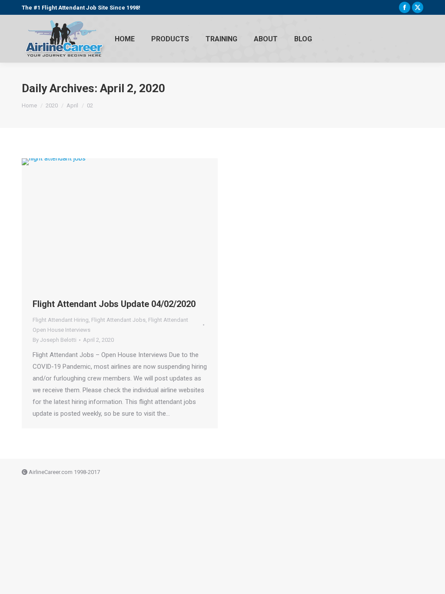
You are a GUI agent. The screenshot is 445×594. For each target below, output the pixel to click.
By (54, 340)
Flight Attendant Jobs (118, 320)
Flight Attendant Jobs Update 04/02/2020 (114, 304)
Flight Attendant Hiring (61, 320)
